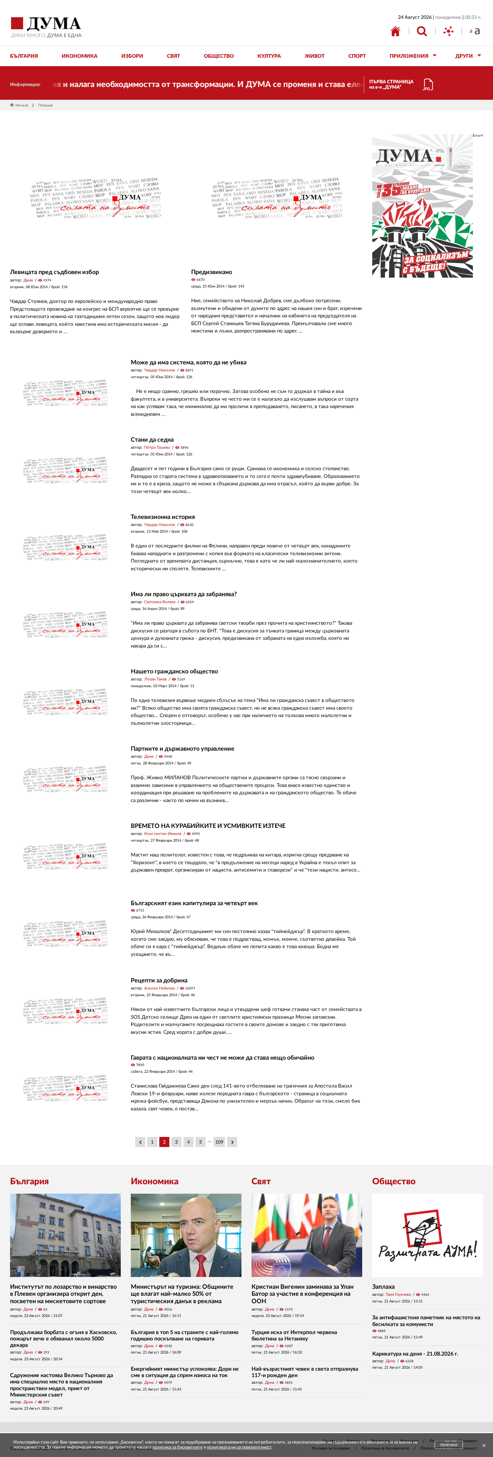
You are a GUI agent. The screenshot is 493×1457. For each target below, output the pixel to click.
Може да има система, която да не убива (188, 363)
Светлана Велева (159, 602)
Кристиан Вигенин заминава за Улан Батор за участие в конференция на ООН (302, 1294)
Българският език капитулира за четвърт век (194, 903)
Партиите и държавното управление (182, 749)
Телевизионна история (163, 517)
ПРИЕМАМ (448, 1445)
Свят (261, 1181)
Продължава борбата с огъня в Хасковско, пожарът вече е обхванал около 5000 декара (63, 1339)
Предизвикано (211, 272)
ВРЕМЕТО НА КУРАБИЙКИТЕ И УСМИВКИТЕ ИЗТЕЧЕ (208, 826)
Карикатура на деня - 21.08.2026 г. (415, 1354)
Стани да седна (152, 440)
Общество (394, 1181)
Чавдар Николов (159, 370)
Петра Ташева (157, 447)
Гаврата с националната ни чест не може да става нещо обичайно (222, 1058)
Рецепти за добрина (159, 981)
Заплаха (383, 1287)
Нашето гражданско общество (174, 672)
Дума (28, 280)
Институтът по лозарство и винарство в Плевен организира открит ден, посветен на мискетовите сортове (63, 1294)
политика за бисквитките (177, 1447)
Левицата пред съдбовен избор (54, 272)
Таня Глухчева (398, 1294)
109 (219, 1142)
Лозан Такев (155, 679)
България (29, 1181)
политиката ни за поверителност (239, 1447)
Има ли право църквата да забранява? (184, 594)
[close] (484, 1446)
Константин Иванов (162, 834)
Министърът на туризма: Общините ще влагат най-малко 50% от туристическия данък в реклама (182, 1294)
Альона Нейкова (159, 988)
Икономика (154, 1181)
